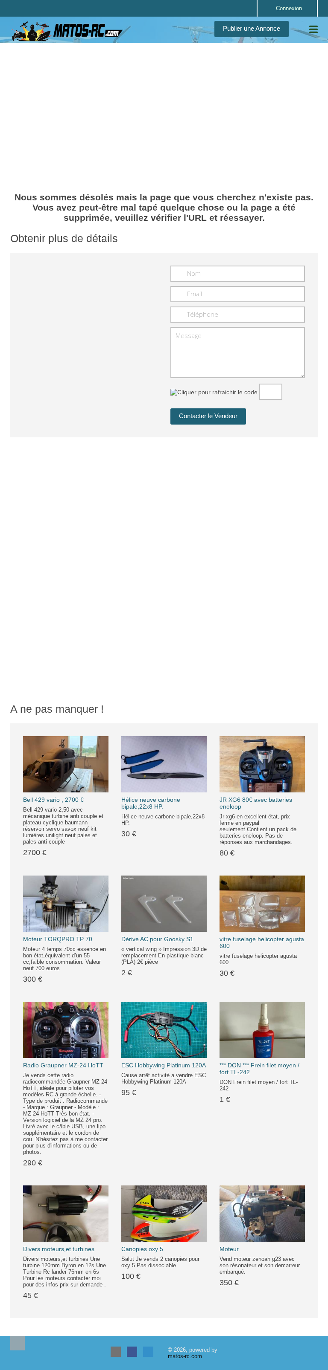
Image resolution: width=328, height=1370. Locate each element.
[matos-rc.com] (68, 31)
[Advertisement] (164, 111)
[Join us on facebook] (132, 1352)
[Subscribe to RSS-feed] (116, 1352)
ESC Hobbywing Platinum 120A (163, 1065)
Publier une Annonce (251, 28)
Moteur (229, 1249)
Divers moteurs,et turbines (58, 1249)
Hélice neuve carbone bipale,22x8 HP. (150, 803)
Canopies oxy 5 (142, 1249)
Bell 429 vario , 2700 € (53, 799)
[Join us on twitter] (148, 1352)
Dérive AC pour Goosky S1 (157, 939)
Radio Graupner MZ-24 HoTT (63, 1065)
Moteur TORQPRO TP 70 (57, 939)
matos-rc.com (185, 1356)
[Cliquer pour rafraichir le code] (214, 392)
